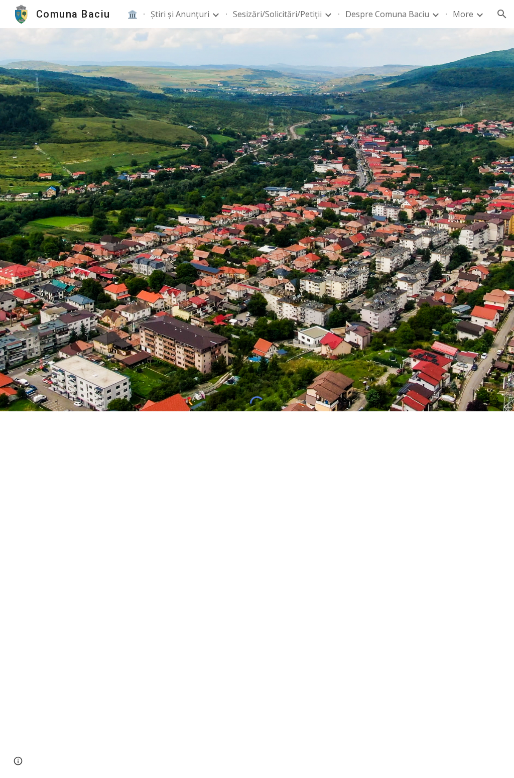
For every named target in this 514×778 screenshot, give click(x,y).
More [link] (463, 14)
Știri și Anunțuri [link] (180, 14)
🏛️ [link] (132, 14)
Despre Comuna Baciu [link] (387, 14)
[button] (502, 14)
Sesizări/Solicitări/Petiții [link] (277, 14)
